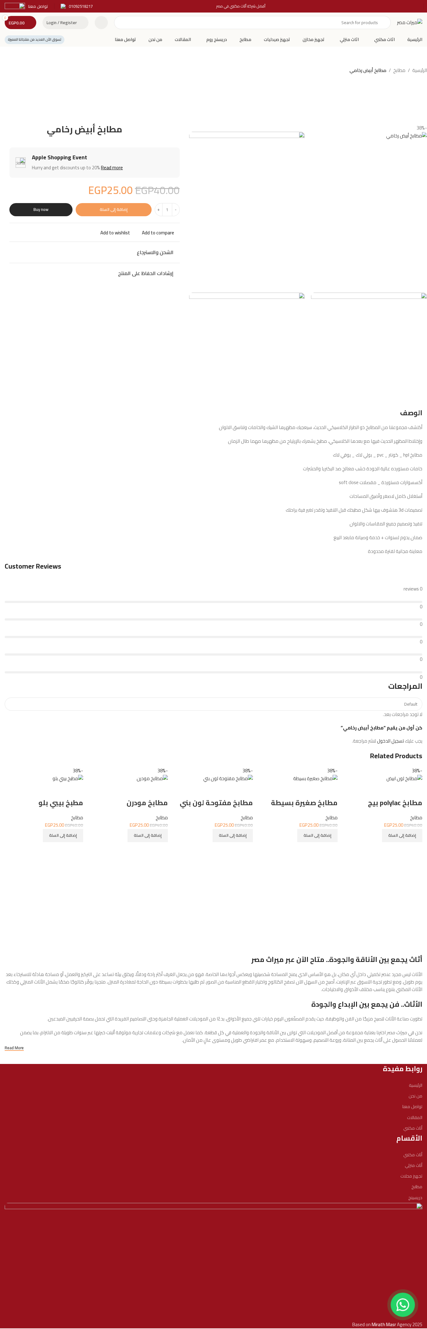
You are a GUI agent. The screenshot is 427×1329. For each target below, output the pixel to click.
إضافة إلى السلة (114, 209)
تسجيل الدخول (390, 740)
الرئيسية (419, 70)
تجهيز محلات (411, 1176)
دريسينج (415, 1198)
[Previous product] (25, 71)
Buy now (40, 209)
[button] (402, 835)
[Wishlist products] (101, 22)
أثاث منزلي (413, 1165)
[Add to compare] (414, 850)
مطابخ (399, 70)
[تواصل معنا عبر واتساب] (402, 1304)
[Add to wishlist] (414, 790)
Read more (112, 167)
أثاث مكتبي (412, 1128)
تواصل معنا (412, 1106)
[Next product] (12, 71)
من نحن (415, 1096)
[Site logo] (409, 22)
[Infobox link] (77, 6)
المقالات (414, 1117)
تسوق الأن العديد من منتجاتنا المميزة (34, 39)
